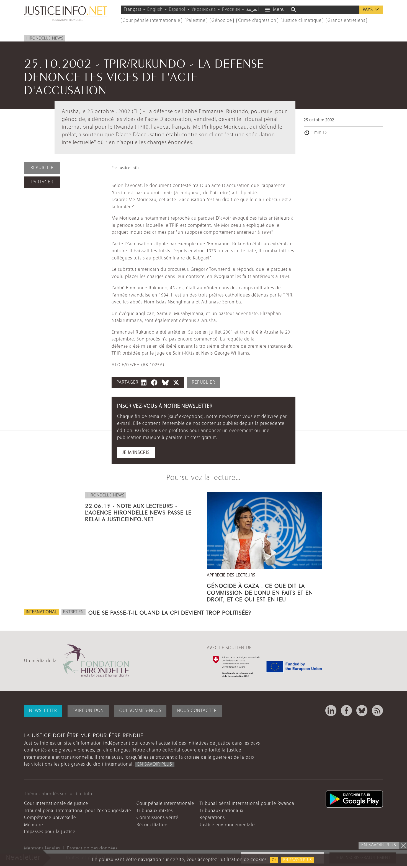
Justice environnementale (227, 825)
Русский (231, 9)
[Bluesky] (361, 710)
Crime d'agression (257, 20)
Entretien (73, 612)
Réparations (212, 817)
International (41, 612)
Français (132, 9)
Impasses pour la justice (49, 831)
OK (274, 860)
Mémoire (33, 825)
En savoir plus (297, 860)
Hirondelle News (44, 38)
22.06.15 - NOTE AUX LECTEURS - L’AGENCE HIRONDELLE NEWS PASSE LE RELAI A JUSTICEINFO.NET (138, 511)
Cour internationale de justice (56, 803)
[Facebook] (346, 710)
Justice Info (128, 168)
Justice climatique (301, 20)
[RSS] (377, 710)
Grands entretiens (346, 20)
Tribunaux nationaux (221, 810)
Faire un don (88, 710)
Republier (42, 167)
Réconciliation (152, 825)
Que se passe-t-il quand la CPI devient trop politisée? (169, 611)
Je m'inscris (136, 452)
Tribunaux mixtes (154, 810)
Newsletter (43, 710)
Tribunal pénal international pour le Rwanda (247, 803)
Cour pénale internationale (151, 20)
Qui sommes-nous (140, 710)
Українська (204, 9)
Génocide (222, 20)
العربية (252, 9)
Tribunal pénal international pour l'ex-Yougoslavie (77, 810)
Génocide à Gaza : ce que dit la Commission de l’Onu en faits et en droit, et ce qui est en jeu (260, 591)
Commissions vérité (157, 817)
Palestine (195, 20)
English (155, 9)
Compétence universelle (50, 817)
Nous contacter (197, 710)
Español (177, 9)
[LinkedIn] (330, 710)
